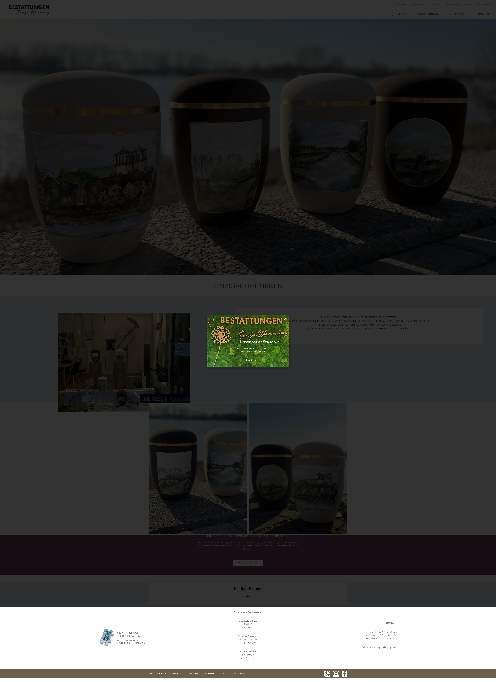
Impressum (208, 673)
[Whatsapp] (327, 674)
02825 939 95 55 (388, 638)
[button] (285, 318)
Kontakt (175, 673)
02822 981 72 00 (388, 635)
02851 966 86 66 (388, 631)
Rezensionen (191, 673)
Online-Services (157, 673)
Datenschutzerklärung (231, 673)
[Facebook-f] (344, 674)
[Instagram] (336, 674)
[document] (248, 341)
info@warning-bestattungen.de (381, 647)
